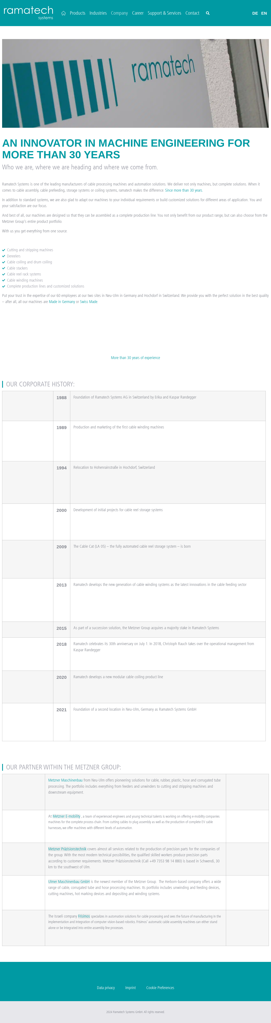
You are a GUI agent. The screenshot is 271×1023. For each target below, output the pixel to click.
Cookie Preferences (160, 987)
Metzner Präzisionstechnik (67, 849)
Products (77, 13)
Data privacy (106, 987)
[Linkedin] (135, 975)
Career (138, 13)
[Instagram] (115, 975)
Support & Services (164, 13)
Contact (192, 13)
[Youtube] (156, 975)
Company (119, 13)
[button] (208, 13)
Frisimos (84, 916)
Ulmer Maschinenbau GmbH (69, 881)
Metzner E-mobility (66, 816)
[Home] (63, 13)
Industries (98, 13)
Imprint (130, 987)
